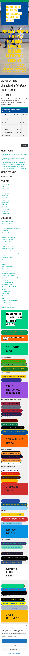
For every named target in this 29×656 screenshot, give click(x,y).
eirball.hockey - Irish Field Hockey (10, 477)
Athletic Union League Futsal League (11, 228)
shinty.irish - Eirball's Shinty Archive (11, 380)
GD (23, 114)
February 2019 (6, 209)
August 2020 (5, 195)
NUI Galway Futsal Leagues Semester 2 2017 (13, 162)
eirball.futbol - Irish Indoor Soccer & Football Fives (14, 432)
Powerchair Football (7, 284)
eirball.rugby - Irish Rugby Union (10, 474)
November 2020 (6, 191)
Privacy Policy (17, 653)
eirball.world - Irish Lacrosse (9, 420)
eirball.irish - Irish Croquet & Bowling (11, 562)
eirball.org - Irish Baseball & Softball (11, 414)
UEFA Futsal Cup (6, 302)
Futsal (3, 255)
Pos (3, 114)
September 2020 (6, 193)
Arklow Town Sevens (7, 221)
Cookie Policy (11, 653)
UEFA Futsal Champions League (10, 300)
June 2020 (4, 197)
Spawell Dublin (6, 291)
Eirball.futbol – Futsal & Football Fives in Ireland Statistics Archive (15, 46)
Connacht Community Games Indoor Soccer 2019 (14, 164)
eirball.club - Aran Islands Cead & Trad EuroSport (14, 519)
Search (2, 143)
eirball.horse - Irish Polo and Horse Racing (12, 599)
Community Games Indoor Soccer (10, 235)
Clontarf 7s (5, 230)
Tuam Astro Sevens (7, 296)
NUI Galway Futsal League (8, 282)
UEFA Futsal (5, 298)
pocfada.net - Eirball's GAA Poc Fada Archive (13, 376)
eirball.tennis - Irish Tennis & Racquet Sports (13, 543)
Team (6, 114)
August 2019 (5, 202)
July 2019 (4, 204)
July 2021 (4, 186)
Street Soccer (5, 293)
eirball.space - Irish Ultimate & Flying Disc (12, 427)
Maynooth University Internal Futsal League (13, 277)
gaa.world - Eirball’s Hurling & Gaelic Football (13, 361)
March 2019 (5, 206)
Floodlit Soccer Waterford (8, 246)
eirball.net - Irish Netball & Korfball (11, 453)
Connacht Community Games (9, 237)
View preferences (14, 649)
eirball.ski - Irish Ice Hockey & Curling (11, 410)
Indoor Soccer (5, 262)
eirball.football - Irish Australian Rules (11, 456)
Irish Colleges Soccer (7, 266)
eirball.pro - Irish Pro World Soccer (11, 463)
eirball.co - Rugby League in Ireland (11, 460)
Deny (14, 645)
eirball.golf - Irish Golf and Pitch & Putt (12, 553)
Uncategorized (6, 305)
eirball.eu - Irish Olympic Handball (10, 501)
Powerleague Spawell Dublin (9, 287)
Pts (26, 114)
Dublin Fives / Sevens (7, 239)
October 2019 (5, 200)
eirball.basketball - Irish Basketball (10, 407)
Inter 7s (4, 264)
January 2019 (5, 211)
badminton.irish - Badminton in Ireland (12, 547)
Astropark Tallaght (7, 226)
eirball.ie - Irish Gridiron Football (10, 403)
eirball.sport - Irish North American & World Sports (14, 332)
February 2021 (6, 188)
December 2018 (6, 213)
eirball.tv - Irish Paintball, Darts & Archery (12, 586)
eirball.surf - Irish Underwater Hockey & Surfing (14, 508)
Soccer (4, 289)
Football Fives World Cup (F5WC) (10, 253)
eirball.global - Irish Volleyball (9, 424)
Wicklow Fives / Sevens (8, 307)
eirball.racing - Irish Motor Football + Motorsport (14, 607)
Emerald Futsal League (8, 241)
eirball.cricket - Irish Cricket (9, 481)
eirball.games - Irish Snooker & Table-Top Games (14, 558)
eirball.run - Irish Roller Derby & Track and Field (14, 593)
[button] (26, 626)
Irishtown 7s (5, 268)
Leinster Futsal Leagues (8, 275)
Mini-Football (5, 280)
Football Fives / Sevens (8, 250)
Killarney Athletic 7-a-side (8, 273)
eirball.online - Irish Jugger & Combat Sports (13, 589)
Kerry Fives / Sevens (7, 271)
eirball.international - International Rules (12, 514)
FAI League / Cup (6, 244)
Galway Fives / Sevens (7, 257)
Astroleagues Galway (7, 223)
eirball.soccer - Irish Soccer (9, 470)
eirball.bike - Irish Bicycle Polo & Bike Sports (13, 603)
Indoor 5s (4, 259)
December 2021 (6, 184)
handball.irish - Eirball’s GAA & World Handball (13, 364)
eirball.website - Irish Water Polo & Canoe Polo (14, 504)
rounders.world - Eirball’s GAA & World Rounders (14, 369)
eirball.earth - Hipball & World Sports (11, 523)
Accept (14, 640)
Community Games (7, 232)
